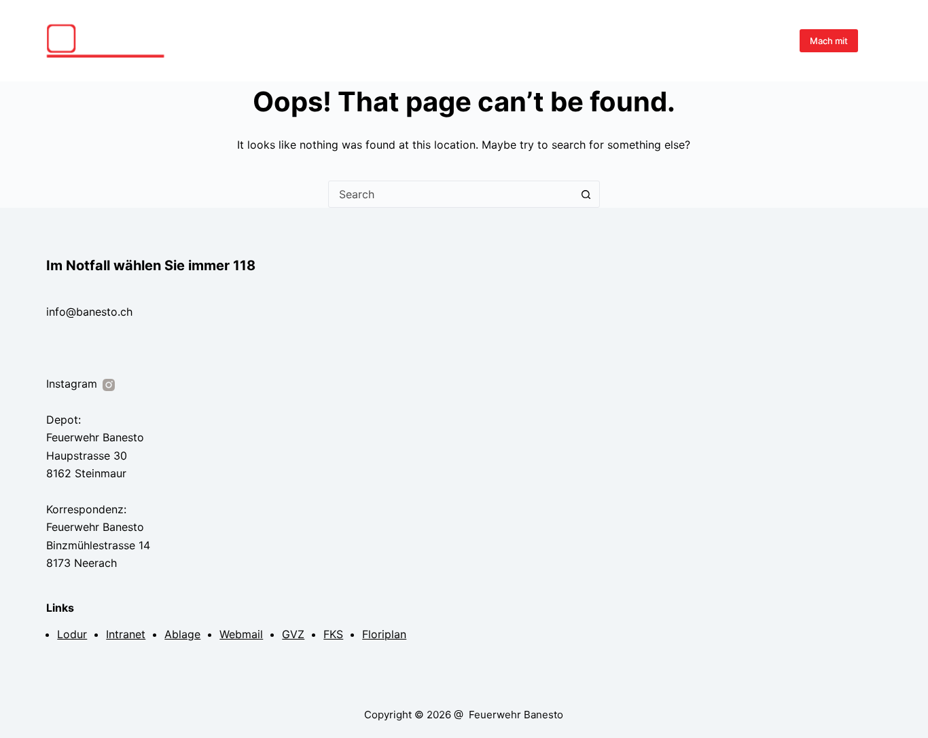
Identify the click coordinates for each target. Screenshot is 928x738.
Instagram (73, 383)
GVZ (293, 634)
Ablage (182, 634)
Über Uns (677, 40)
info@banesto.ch (89, 311)
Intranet (125, 634)
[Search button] (586, 194)
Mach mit (829, 40)
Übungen (562, 40)
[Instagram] (877, 41)
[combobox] (451, 194)
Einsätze (619, 40)
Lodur (72, 634)
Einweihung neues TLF (476, 40)
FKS (333, 634)
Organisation (746, 40)
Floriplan (384, 634)
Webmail (241, 634)
